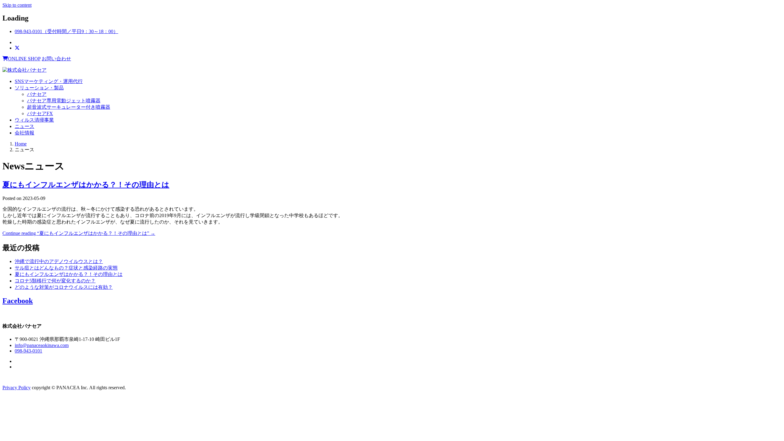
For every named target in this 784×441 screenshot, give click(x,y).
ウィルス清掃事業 (34, 120)
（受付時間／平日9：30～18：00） (66, 31)
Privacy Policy (16, 387)
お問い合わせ (56, 58)
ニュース (24, 126)
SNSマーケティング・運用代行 (49, 81)
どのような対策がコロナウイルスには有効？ (64, 287)
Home (21, 143)
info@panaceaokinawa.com (42, 345)
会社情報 (24, 132)
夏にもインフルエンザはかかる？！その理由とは (85, 185)
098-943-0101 (28, 350)
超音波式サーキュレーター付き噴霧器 (68, 107)
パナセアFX (40, 113)
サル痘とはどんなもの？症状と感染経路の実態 (66, 267)
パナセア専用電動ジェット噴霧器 (63, 100)
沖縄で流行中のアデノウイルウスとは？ (59, 261)
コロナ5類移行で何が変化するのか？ (55, 280)
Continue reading (78, 233)
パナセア (37, 94)
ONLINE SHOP (24, 58)
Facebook (17, 301)
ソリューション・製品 (39, 87)
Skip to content (17, 5)
